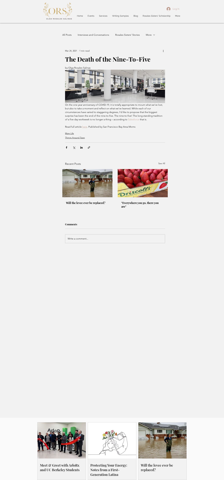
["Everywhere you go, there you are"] (143, 183)
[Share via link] (88, 147)
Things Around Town (75, 137)
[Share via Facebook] (66, 147)
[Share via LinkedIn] (81, 147)
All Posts (67, 34)
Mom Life (69, 133)
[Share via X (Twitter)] (74, 147)
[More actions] (163, 51)
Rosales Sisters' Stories (127, 34)
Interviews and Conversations (93, 34)
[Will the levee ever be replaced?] (87, 183)
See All (161, 163)
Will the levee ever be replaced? (85, 203)
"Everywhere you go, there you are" (140, 204)
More (149, 34)
